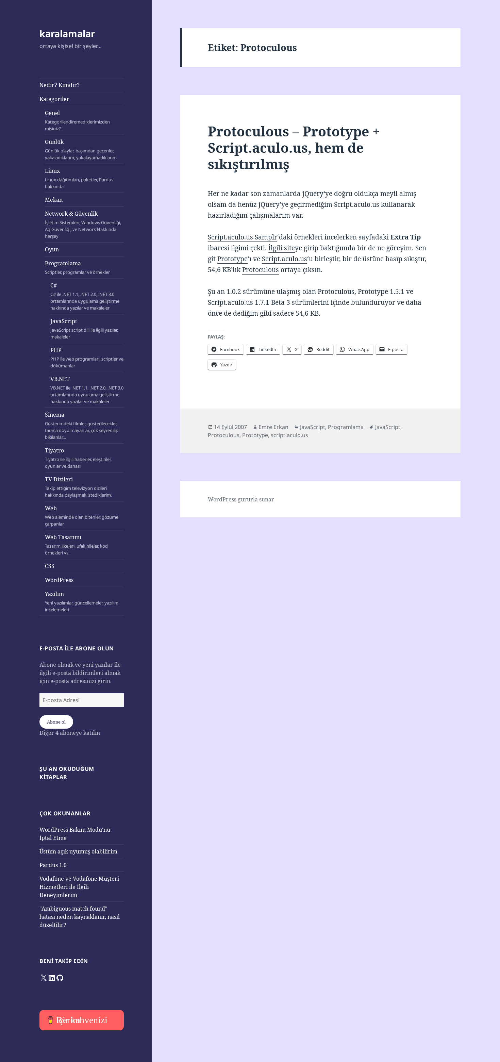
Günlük (81, 149)
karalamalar (67, 33)
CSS (49, 566)
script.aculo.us (289, 435)
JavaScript (84, 328)
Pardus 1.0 (53, 865)
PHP (86, 357)
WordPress (59, 580)
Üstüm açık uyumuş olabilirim (78, 851)
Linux (79, 178)
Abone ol (56, 722)
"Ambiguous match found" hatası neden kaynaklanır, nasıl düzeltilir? (79, 917)
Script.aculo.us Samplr (242, 237)
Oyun (52, 249)
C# (84, 296)
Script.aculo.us (356, 204)
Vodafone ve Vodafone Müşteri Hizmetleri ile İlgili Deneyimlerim (79, 887)
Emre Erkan (273, 427)
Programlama (77, 267)
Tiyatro (78, 458)
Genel (77, 120)
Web (81, 515)
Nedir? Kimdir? (59, 85)
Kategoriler (54, 99)
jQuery (312, 193)
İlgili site (281, 248)
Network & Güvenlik (83, 224)
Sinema (81, 425)
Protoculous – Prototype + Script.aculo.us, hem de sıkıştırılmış (294, 147)
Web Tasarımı (76, 544)
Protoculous (260, 269)
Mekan (54, 199)
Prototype (232, 258)
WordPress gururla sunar (241, 499)
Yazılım (81, 601)
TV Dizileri (78, 487)
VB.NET (86, 389)
